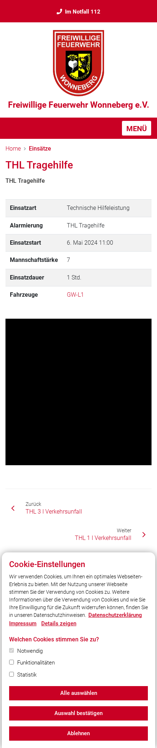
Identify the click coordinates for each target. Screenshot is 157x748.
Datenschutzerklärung (115, 615)
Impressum (23, 623)
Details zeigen (58, 623)
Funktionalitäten (36, 662)
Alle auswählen (78, 693)
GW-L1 (75, 294)
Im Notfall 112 (82, 11)
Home (13, 148)
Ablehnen (78, 733)
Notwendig (30, 651)
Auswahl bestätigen (78, 713)
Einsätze (40, 148)
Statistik (27, 674)
